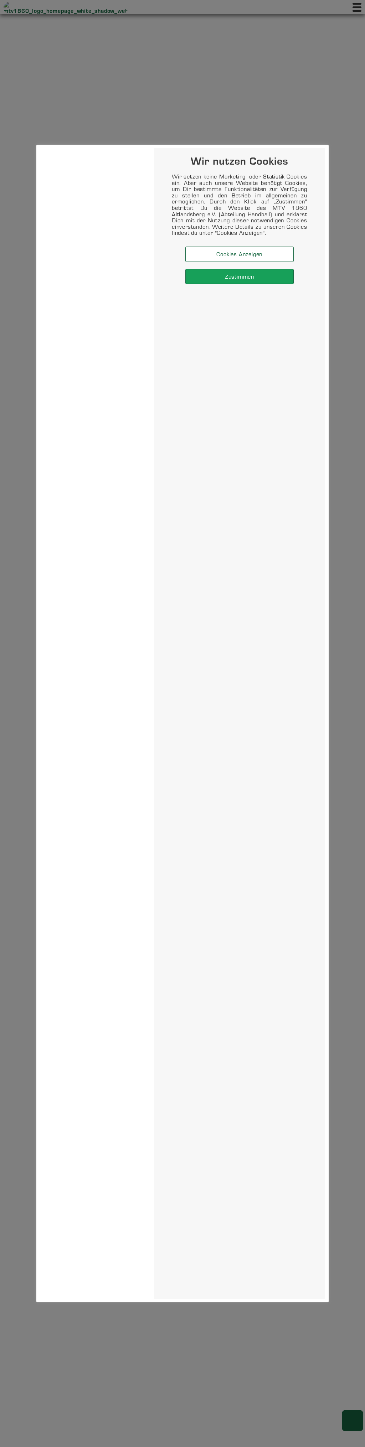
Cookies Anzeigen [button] (239, 254)
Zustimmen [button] (239, 276)
